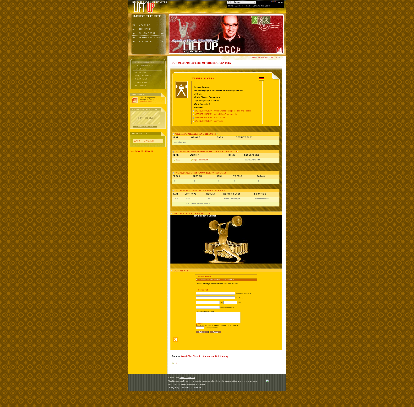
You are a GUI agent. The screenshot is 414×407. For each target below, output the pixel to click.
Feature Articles (146, 37)
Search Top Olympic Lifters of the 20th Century (204, 356)
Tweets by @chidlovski (141, 151)
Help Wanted (141, 86)
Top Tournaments (144, 65)
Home (230, 6)
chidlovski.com (146, 101)
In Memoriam (141, 82)
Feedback (246, 6)
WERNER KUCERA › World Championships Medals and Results (223, 111)
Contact (256, 6)
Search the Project (144, 141)
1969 (178, 160)
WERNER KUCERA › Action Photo (210, 117)
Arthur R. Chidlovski (187, 378)
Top (175, 363)
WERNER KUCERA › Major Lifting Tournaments (216, 114)
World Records (143, 75)
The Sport (141, 29)
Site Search (265, 6)
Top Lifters (140, 69)
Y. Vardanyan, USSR (144, 126)
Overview (141, 25)
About (237, 6)
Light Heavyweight (200, 160)
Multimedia (142, 42)
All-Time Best (143, 33)
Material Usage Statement (191, 388)
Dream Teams (141, 79)
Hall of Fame (141, 72)
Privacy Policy (173, 388)
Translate (280, 2)
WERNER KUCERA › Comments (209, 121)
